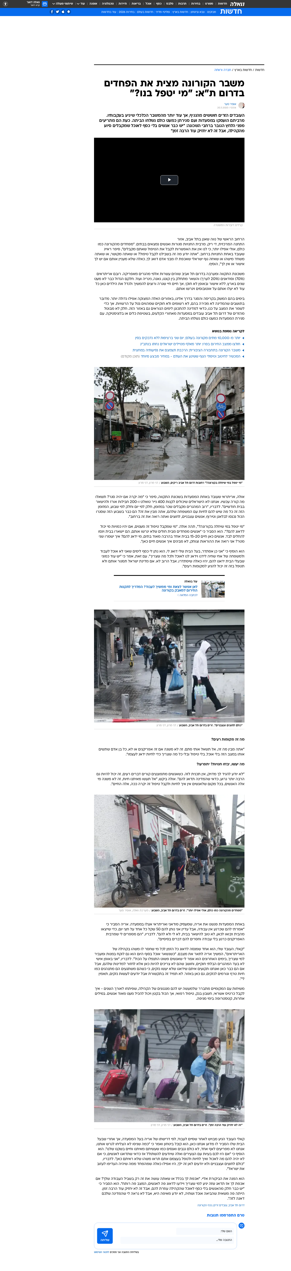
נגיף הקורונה (204, 1205)
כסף (159, 3)
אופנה (93, 3)
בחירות (195, 3)
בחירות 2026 (126, 12)
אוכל (148, 3)
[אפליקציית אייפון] (63, 11)
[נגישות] (5, 4)
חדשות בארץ (180, 12)
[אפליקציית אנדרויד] (68, 11)
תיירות (123, 3)
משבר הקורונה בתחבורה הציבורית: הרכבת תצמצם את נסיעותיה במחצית (186, 350)
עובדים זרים (220, 1205)
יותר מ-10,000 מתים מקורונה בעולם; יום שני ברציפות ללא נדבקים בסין (187, 338)
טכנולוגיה (108, 3)
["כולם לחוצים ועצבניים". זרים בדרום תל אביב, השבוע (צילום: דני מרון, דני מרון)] (169, 669)
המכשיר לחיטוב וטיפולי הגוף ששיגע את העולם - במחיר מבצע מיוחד (190, 356)
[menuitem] (220, 4)
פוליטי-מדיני (163, 12)
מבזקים (211, 12)
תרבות (182, 3)
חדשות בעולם (145, 12)
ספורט (209, 3)
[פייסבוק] (51, 11)
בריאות (136, 3)
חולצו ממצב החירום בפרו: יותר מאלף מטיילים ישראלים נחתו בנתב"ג (190, 344)
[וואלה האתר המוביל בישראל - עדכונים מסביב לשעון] (237, 4)
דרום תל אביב (236, 1205)
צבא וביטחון (198, 12)
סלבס (169, 3)
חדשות (222, 3)
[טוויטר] (57, 11)
